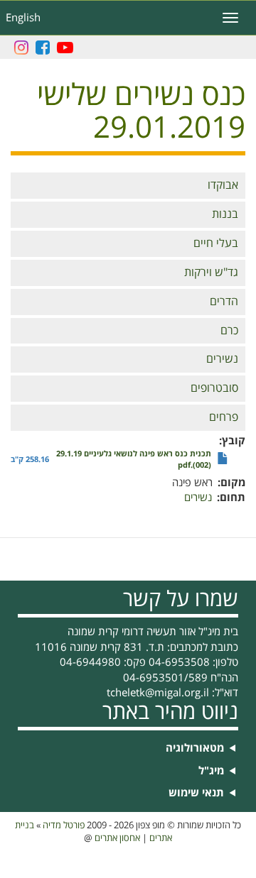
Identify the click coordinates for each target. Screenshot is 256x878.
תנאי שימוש (196, 793)
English (23, 17)
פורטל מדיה (64, 825)
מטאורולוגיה (195, 748)
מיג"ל (211, 771)
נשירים (222, 359)
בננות (225, 214)
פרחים (223, 417)
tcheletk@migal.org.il (158, 692)
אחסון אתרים (117, 838)
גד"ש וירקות (211, 272)
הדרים (224, 302)
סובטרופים (214, 388)
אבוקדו (223, 185)
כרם (229, 331)
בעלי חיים (215, 243)
